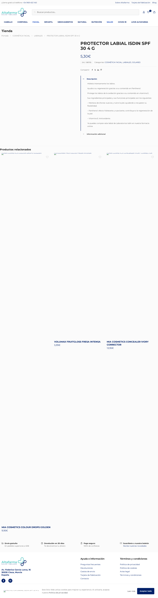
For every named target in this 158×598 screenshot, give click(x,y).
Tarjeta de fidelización (140, 2)
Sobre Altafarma (122, 2)
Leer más (131, 591)
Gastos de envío (87, 571)
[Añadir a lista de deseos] (47, 162)
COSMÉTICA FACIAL (21, 36)
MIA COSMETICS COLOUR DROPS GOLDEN (26, 527)
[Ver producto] (47, 156)
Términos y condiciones (130, 575)
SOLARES (136, 62)
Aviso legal (125, 571)
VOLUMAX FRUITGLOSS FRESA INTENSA (77, 341)
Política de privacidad (130, 564)
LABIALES (38, 36)
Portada (4, 36)
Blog (154, 2)
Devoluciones (86, 568)
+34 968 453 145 (30, 2)
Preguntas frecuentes (90, 564)
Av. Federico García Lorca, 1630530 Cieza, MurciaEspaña (16, 572)
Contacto (84, 578)
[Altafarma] (13, 12)
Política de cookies (128, 568)
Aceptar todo (146, 591)
